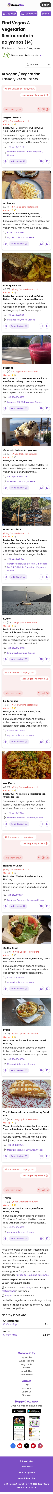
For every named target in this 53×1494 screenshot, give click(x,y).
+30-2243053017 (15, 895)
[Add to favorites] (47, 161)
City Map (11, 13)
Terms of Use (27, 1467)
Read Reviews (18, 243)
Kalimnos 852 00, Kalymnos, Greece (24, 402)
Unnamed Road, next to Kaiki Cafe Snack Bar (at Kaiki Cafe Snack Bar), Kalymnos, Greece (27, 567)
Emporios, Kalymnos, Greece (21, 653)
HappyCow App (26, 1401)
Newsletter (26, 1371)
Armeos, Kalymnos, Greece (20, 1232)
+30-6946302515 (15, 1145)
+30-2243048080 (16, 1059)
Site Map (26, 1395)
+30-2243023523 (15, 314)
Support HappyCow (26, 1478)
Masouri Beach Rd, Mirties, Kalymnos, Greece (25, 153)
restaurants (8, 1291)
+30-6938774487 (16, 730)
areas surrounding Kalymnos (33, 1275)
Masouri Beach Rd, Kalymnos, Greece (25, 817)
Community (26, 1353)
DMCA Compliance (26, 1472)
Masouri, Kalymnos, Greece (20, 982)
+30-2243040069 (16, 648)
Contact (26, 1388)
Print (47, 13)
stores (27, 1287)
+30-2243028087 (15, 558)
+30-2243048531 (15, 232)
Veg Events (26, 1364)
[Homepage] (15, 5)
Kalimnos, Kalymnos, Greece (21, 319)
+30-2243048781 (15, 397)
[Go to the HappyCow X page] (26, 1445)
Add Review (17, 161)
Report (9, 1295)
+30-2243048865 (15, 1227)
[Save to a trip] (41, 161)
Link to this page (11, 1300)
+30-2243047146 (15, 146)
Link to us (26, 1391)
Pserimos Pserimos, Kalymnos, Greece (26, 900)
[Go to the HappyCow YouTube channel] (19, 1445)
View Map (11, 1324)
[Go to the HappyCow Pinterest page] (33, 1445)
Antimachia (11, 1320)
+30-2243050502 (15, 977)
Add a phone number (17, 476)
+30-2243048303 (15, 812)
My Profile (26, 1357)
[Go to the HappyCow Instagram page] (40, 1445)
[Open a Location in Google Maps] (5, 161)
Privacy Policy (26, 1461)
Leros (6, 1331)
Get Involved (26, 1374)
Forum (26, 1367)
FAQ (26, 1384)
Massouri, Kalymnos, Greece (21, 481)
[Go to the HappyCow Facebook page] (13, 1445)
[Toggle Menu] (3, 5)
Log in (45, 4)
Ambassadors (26, 1360)
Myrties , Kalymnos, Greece (20, 237)
